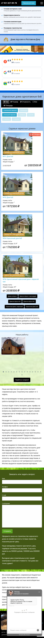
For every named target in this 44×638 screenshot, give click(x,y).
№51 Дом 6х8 (8, 156)
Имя (3, 478)
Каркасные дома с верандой (14, 306)
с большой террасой (9, 115)
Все (35, 102)
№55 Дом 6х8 (8, 197)
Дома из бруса (12, 296)
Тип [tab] (6, 102)
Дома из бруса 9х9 (29, 301)
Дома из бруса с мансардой (28, 296)
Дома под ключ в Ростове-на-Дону (25, 39)
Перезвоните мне (28, 3)
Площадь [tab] (9, 106)
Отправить (7, 531)
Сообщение (6, 503)
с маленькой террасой (10, 110)
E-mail (4, 495)
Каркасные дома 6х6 (32, 306)
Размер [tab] (15, 102)
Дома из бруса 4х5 (15, 301)
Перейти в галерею (21, 380)
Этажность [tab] (26, 102)
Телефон (5, 487)
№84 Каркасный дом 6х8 (12, 238)
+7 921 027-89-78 (9, 3)
